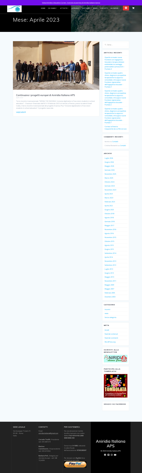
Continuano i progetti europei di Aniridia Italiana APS (45, 95)
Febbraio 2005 (110, 293)
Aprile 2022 (109, 206)
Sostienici (86, 8)
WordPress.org (110, 342)
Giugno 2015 (109, 249)
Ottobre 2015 (109, 241)
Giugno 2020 (109, 210)
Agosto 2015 (109, 245)
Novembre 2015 (110, 237)
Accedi (107, 330)
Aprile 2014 (109, 257)
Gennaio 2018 (110, 221)
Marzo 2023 (109, 198)
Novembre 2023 (110, 190)
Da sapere (115, 8)
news (106, 313)
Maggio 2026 (109, 166)
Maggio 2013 (109, 277)
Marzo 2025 (109, 178)
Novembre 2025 (110, 174)
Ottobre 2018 (109, 214)
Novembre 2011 (110, 281)
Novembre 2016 (110, 229)
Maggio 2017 (109, 225)
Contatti (104, 8)
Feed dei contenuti (111, 334)
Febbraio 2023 (110, 202)
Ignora (97, 3)
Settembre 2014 (110, 253)
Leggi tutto (20, 112)
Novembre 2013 (110, 261)
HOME (43, 8)
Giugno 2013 (109, 273)
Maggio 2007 (109, 289)
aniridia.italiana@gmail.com (48, 433)
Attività (63, 8)
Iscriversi (76, 8)
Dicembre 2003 (110, 297)
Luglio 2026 (109, 158)
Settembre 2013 (110, 265)
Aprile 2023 (109, 194)
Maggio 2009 (109, 285)
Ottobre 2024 (109, 182)
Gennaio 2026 (110, 170)
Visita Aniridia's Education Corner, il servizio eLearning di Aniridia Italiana (68, 3)
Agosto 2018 (109, 218)
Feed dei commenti (111, 338)
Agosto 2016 (109, 233)
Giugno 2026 (109, 162)
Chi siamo (52, 8)
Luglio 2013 (109, 269)
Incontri (107, 309)
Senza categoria (110, 317)
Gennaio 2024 (110, 186)
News (95, 8)
